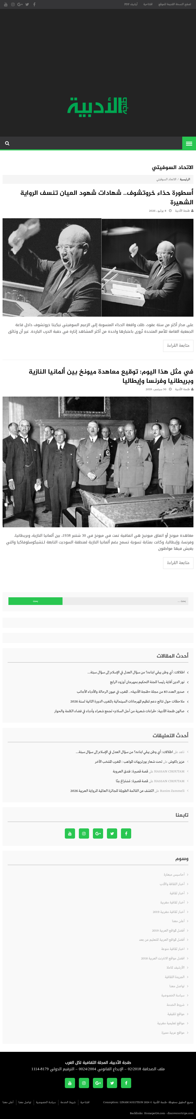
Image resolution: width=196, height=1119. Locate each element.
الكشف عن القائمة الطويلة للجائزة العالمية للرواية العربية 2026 (112, 791)
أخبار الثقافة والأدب (172, 884)
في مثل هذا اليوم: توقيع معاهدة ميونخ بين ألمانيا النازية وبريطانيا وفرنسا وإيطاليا (111, 377)
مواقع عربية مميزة (173, 1033)
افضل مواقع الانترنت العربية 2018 (163, 958)
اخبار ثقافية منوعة (173, 949)
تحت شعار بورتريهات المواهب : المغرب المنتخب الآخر (128, 761)
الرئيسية (185, 179)
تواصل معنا (177, 986)
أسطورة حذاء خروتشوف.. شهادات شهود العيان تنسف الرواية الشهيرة (106, 198)
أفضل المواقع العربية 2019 (168, 930)
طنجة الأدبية (182, 211)
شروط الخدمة (176, 1005)
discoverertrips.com (180, 1113)
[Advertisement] (98, 53)
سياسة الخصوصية (173, 995)
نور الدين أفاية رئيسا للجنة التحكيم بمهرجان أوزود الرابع (147, 682)
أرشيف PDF (131, 4)
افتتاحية (148, 4)
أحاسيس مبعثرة (174, 875)
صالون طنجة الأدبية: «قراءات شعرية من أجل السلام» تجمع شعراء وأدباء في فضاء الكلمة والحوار (119, 711)
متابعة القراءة (178, 345)
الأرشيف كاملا (176, 968)
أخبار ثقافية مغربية (172, 902)
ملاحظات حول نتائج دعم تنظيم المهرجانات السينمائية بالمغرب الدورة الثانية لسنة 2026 (127, 701)
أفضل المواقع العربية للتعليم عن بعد (162, 940)
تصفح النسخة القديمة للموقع (174, 4)
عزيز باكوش (176, 761)
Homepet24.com (154, 1113)
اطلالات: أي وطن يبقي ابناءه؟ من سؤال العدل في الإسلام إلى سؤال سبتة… (136, 672)
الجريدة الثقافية (175, 977)
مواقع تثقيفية (176, 1014)
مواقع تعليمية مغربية (171, 1023)
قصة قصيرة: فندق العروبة (130, 771)
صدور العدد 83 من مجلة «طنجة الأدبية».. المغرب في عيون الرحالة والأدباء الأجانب (131, 691)
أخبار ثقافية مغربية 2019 (169, 912)
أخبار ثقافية (177, 893)
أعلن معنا (178, 921)
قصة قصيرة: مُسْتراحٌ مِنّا (132, 781)
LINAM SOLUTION (131, 1102)
